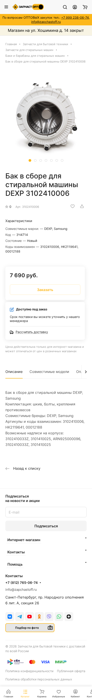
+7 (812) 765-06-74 (21, 583)
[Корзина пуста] (85, 7)
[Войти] (75, 7)
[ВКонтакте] (9, 616)
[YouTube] (29, 616)
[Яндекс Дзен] (68, 616)
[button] (30, 160)
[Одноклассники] (39, 616)
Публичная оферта (71, 671)
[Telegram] (19, 616)
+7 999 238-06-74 (75, 17)
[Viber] (49, 616)
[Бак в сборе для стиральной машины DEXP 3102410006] (46, 117)
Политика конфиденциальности (29, 671)
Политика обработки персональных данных (38, 679)
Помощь (15, 564)
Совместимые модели (49, 371)
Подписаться (46, 526)
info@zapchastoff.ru (46, 22)
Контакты (16, 552)
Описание (14, 371)
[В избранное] (72, 206)
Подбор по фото (27, 627)
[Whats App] (58, 616)
